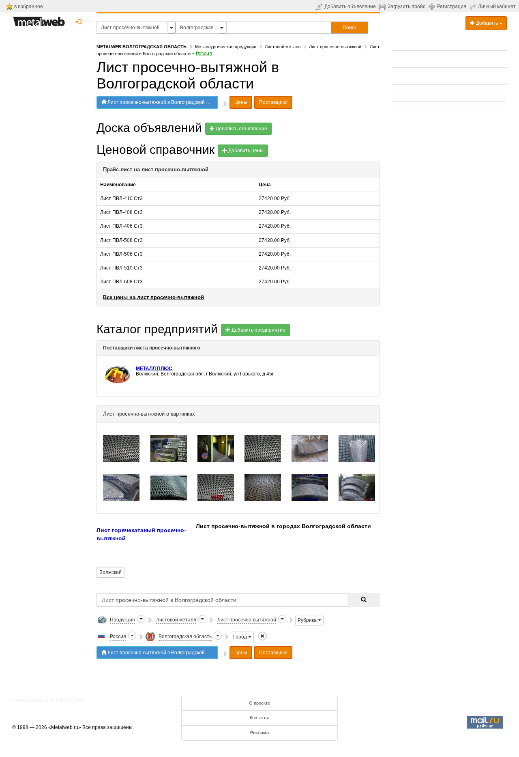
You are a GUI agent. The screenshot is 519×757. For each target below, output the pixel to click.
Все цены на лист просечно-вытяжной (153, 297)
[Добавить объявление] (320, 6)
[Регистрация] (433, 6)
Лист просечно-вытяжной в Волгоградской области (162, 102)
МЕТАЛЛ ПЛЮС (154, 368)
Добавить (487, 23)
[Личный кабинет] (474, 6)
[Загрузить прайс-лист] (383, 6)
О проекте (259, 703)
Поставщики (273, 102)
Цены (240, 102)
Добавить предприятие (257, 330)
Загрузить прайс (406, 6)
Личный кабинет (497, 6)
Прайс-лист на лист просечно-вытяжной (155, 169)
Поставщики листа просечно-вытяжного (151, 348)
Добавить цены (245, 150)
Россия (204, 53)
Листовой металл (282, 46)
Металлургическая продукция (225, 46)
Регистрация (451, 6)
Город (240, 637)
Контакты (259, 717)
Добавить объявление (350, 6)
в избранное (28, 6)
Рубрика (308, 620)
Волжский (110, 572)
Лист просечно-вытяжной (335, 46)
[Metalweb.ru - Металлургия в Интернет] (39, 19)
